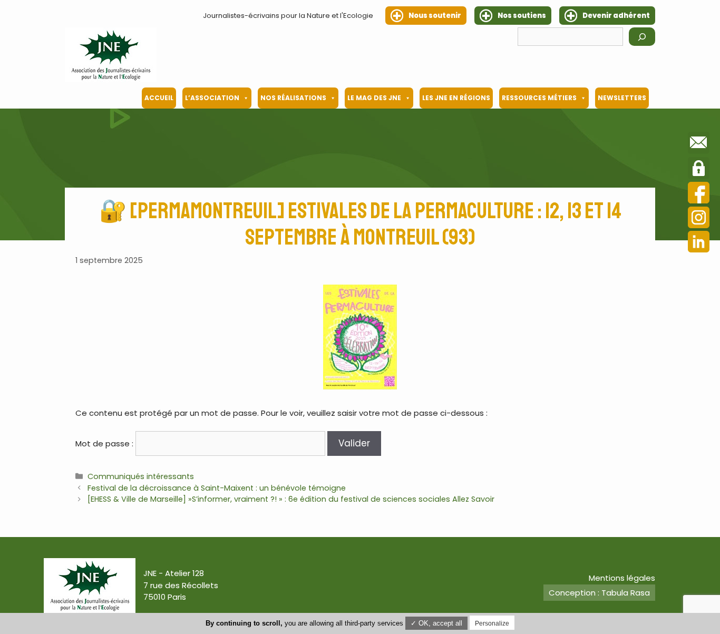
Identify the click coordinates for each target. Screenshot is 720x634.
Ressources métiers (539, 97)
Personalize (492, 623)
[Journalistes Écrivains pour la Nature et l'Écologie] (111, 54)
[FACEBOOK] (698, 194)
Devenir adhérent (616, 16)
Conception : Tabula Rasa (599, 592)
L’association (212, 97)
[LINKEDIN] (698, 243)
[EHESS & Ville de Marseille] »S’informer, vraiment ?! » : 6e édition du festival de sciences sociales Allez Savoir (290, 499)
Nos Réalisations (293, 97)
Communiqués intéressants (140, 476)
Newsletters (622, 97)
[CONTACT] (698, 144)
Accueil (158, 97)
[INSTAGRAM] (698, 219)
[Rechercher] (642, 36)
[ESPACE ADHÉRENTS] (698, 169)
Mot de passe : (105, 443)
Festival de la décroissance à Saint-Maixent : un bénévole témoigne (216, 488)
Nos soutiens (522, 16)
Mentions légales (622, 577)
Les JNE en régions (456, 97)
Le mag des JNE (374, 97)
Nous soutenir (434, 16)
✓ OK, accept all (436, 623)
